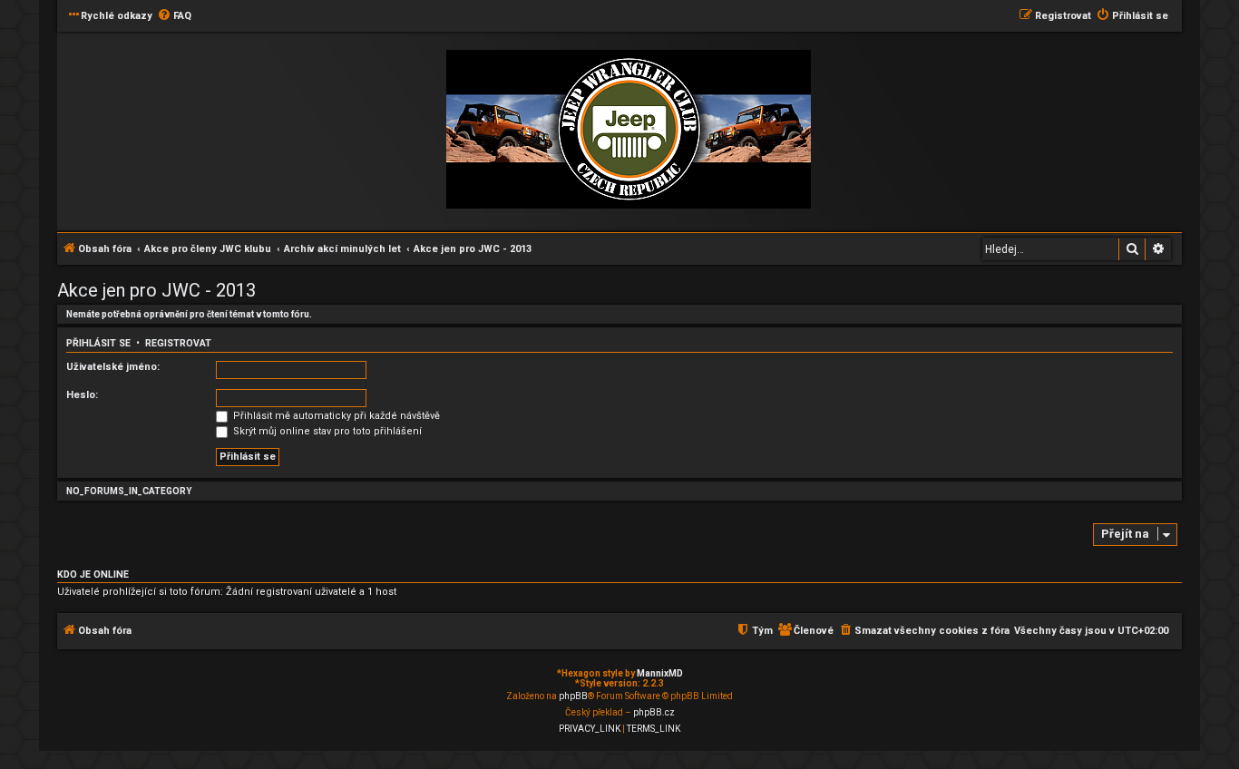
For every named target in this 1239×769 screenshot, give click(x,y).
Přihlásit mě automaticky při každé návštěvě (335, 416)
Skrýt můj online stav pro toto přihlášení (326, 431)
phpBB (573, 696)
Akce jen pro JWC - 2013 (156, 290)
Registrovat (178, 343)
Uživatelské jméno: (113, 367)
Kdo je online (93, 574)
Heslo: (82, 395)
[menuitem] (174, 16)
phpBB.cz (654, 712)
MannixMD (660, 673)
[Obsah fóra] (628, 130)
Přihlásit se (98, 343)
